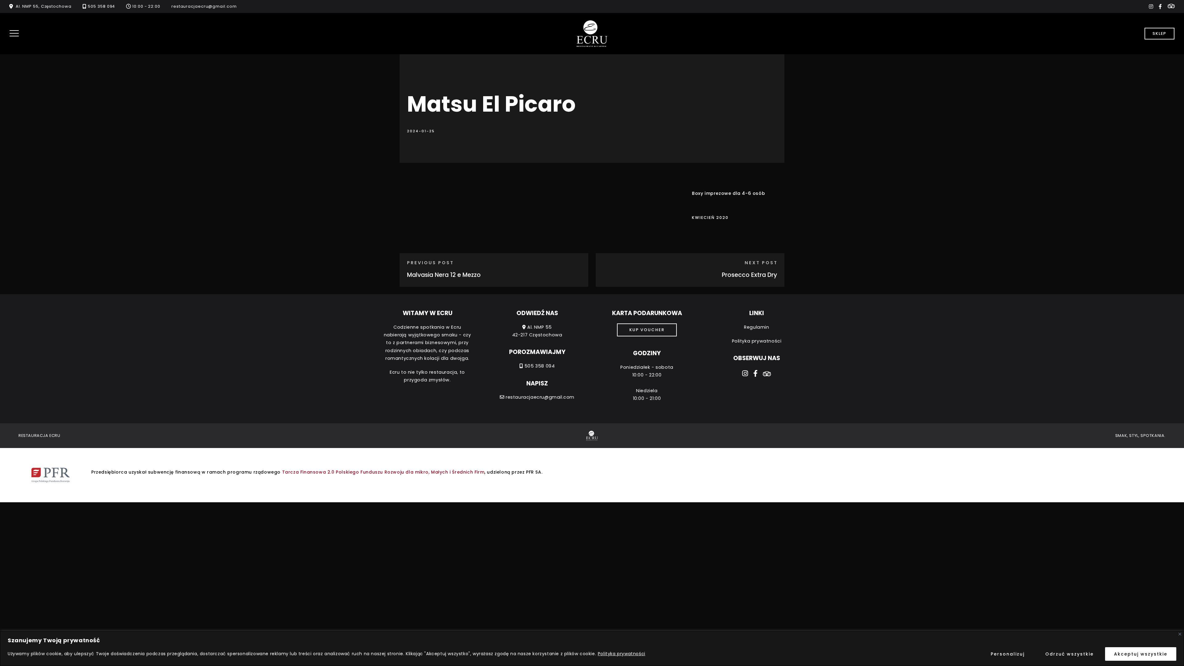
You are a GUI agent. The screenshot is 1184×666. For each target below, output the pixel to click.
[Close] (1179, 634)
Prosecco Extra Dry (749, 275)
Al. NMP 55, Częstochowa (44, 6)
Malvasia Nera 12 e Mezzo (444, 275)
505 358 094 (101, 6)
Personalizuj (1008, 654)
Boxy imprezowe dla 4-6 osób (728, 193)
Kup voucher (646, 330)
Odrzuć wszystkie (1069, 654)
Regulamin (756, 327)
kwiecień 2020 (710, 217)
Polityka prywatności (621, 654)
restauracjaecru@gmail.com (204, 6)
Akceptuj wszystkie (1140, 654)
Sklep (1159, 33)
